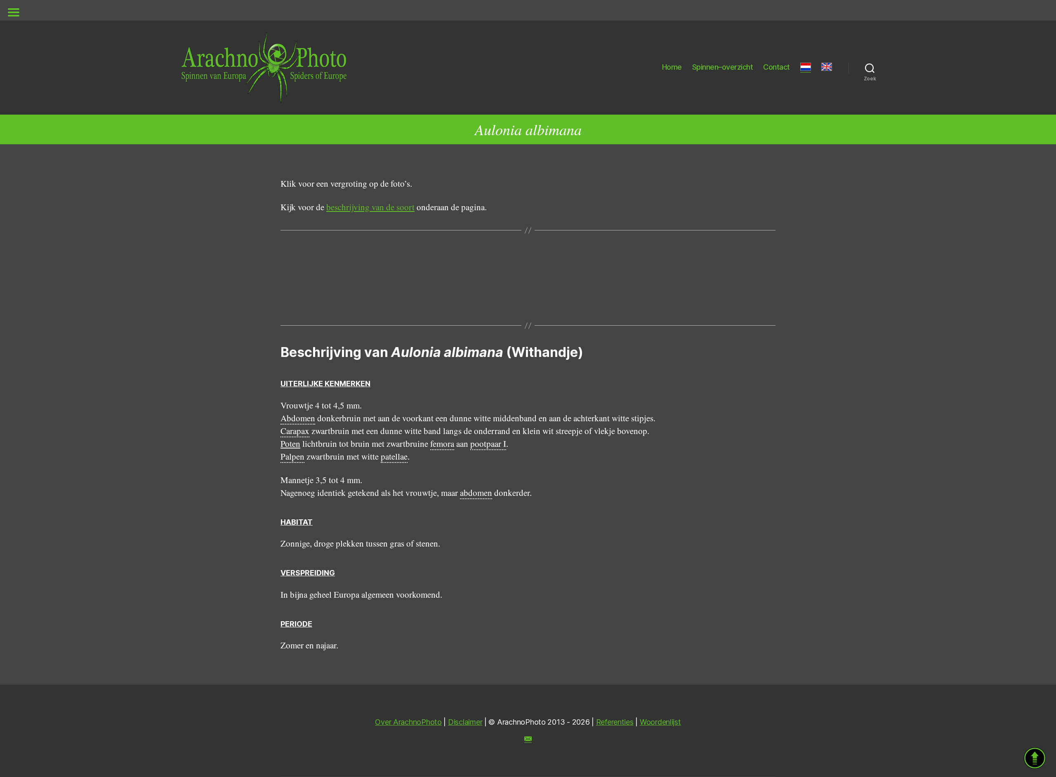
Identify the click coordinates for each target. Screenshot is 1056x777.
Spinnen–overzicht (722, 67)
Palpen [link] (292, 456)
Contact (776, 67)
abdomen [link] (476, 492)
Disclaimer (465, 722)
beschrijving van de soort (370, 207)
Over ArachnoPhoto (408, 722)
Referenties (615, 722)
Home (672, 67)
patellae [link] (394, 456)
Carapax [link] (294, 431)
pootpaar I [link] (488, 443)
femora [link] (442, 443)
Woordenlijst (660, 722)
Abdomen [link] (297, 418)
